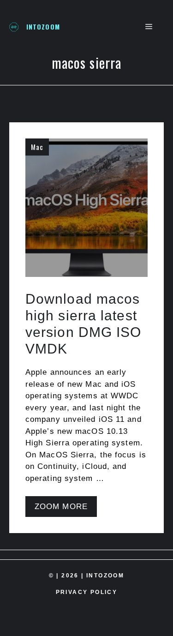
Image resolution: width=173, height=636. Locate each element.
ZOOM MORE (61, 506)
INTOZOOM (43, 26)
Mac (37, 147)
